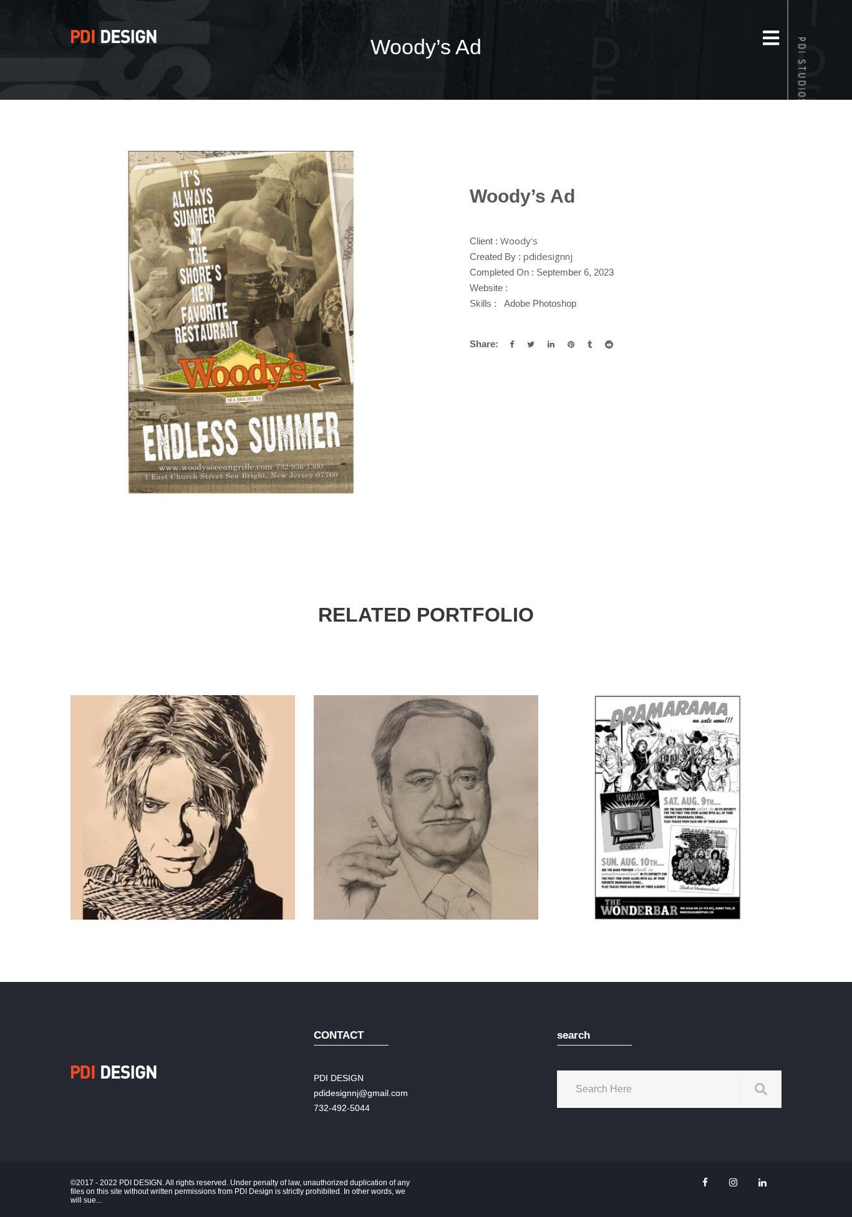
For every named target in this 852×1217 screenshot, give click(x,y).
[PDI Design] (113, 36)
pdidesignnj (548, 256)
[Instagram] (733, 1182)
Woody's (519, 240)
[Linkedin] (762, 1182)
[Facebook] (705, 1182)
